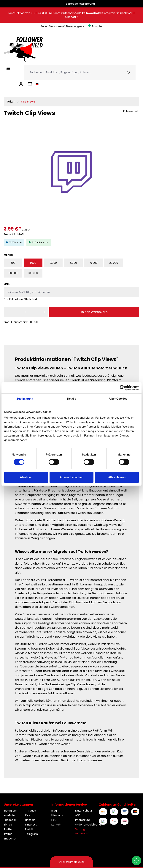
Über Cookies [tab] (118, 398)
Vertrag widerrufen (82, 831)
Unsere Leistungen (18, 804)
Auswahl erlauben (71, 477)
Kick (27, 815)
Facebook (10, 820)
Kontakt (56, 824)
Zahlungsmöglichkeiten (118, 804)
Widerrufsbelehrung (88, 824)
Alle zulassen (116, 477)
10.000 (94, 263)
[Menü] (8, 68)
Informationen (63, 804)
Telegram (31, 834)
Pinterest (31, 824)
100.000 (33, 273)
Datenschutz (83, 810)
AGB (77, 815)
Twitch (8, 834)
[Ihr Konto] (21, 84)
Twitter (8, 829)
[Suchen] (128, 72)
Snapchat (10, 838)
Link (7, 284)
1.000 (33, 263)
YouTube (9, 815)
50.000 (13, 273)
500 (13, 263)
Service (81, 804)
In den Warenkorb (94, 312)
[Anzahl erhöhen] (44, 312)
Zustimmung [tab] (25, 398)
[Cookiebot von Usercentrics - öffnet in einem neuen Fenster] (122, 388)
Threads (30, 810)
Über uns (57, 815)
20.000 (113, 263)
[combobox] (72, 72)
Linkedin (30, 820)
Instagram (10, 810)
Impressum (82, 820)
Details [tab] (71, 398)
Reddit (29, 829)
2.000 (53, 263)
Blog (54, 810)
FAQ (54, 820)
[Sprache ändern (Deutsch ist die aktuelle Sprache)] (38, 84)
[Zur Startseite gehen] (23, 49)
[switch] (54, 462)
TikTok (8, 824)
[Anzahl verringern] (7, 312)
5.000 (73, 263)
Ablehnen (26, 477)
